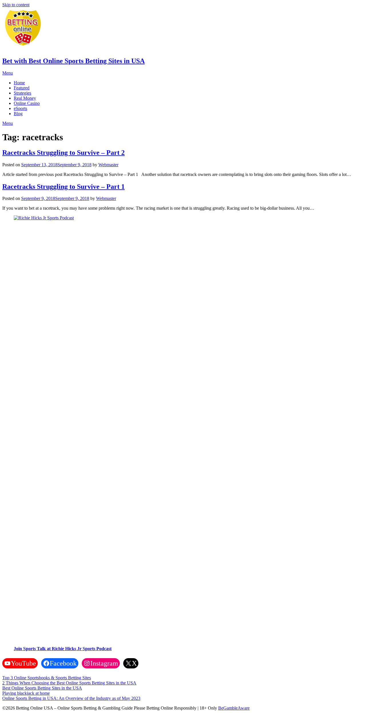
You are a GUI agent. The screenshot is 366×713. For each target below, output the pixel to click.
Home (19, 82)
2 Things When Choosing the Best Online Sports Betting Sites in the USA (69, 682)
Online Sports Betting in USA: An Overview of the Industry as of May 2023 (71, 698)
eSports (20, 108)
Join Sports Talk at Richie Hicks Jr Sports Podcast (63, 648)
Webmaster (108, 164)
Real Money (25, 98)
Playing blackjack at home (26, 693)
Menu (7, 73)
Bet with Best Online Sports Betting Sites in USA (73, 61)
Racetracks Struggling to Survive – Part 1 (63, 186)
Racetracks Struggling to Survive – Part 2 (63, 152)
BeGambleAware (234, 708)
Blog (18, 113)
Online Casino (27, 103)
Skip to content (15, 4)
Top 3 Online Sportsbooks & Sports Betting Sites (46, 677)
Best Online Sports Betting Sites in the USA (42, 688)
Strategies (22, 93)
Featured (21, 87)
